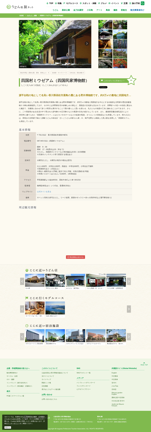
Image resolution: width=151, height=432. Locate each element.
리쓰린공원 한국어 (118, 401)
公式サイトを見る (44, 192)
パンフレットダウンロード (86, 382)
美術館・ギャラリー (58, 73)
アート (99, 10)
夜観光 (124, 10)
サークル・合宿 (12, 376)
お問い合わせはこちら (49, 399)
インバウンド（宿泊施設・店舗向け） (20, 386)
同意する (7, 427)
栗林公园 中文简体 (118, 397)
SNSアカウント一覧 (84, 373)
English (114, 373)
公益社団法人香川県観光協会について (55, 373)
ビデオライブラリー (84, 389)
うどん (55, 10)
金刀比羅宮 (78, 10)
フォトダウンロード (84, 386)
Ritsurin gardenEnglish (117, 393)
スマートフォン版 (18, 396)
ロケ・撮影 (10, 379)
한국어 (114, 383)
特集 (60, 3)
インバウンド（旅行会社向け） (17, 383)
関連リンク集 (46, 383)
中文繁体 (115, 376)
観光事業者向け (137, 10)
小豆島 (90, 10)
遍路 (115, 10)
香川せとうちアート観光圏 (51, 389)
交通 (126, 3)
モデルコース (72, 3)
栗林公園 (66, 10)
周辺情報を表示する (76, 257)
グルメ (104, 3)
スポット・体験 (89, 3)
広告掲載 (45, 386)
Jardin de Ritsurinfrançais (118, 405)
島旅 (108, 10)
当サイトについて (48, 376)
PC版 (8, 396)
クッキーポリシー (14, 423)
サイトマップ (46, 379)
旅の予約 (136, 3)
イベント (115, 3)
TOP (51, 3)
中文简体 (115, 379)
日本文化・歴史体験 (76, 73)
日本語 (114, 389)
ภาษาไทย (115, 386)
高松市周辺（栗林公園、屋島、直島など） (33, 73)
